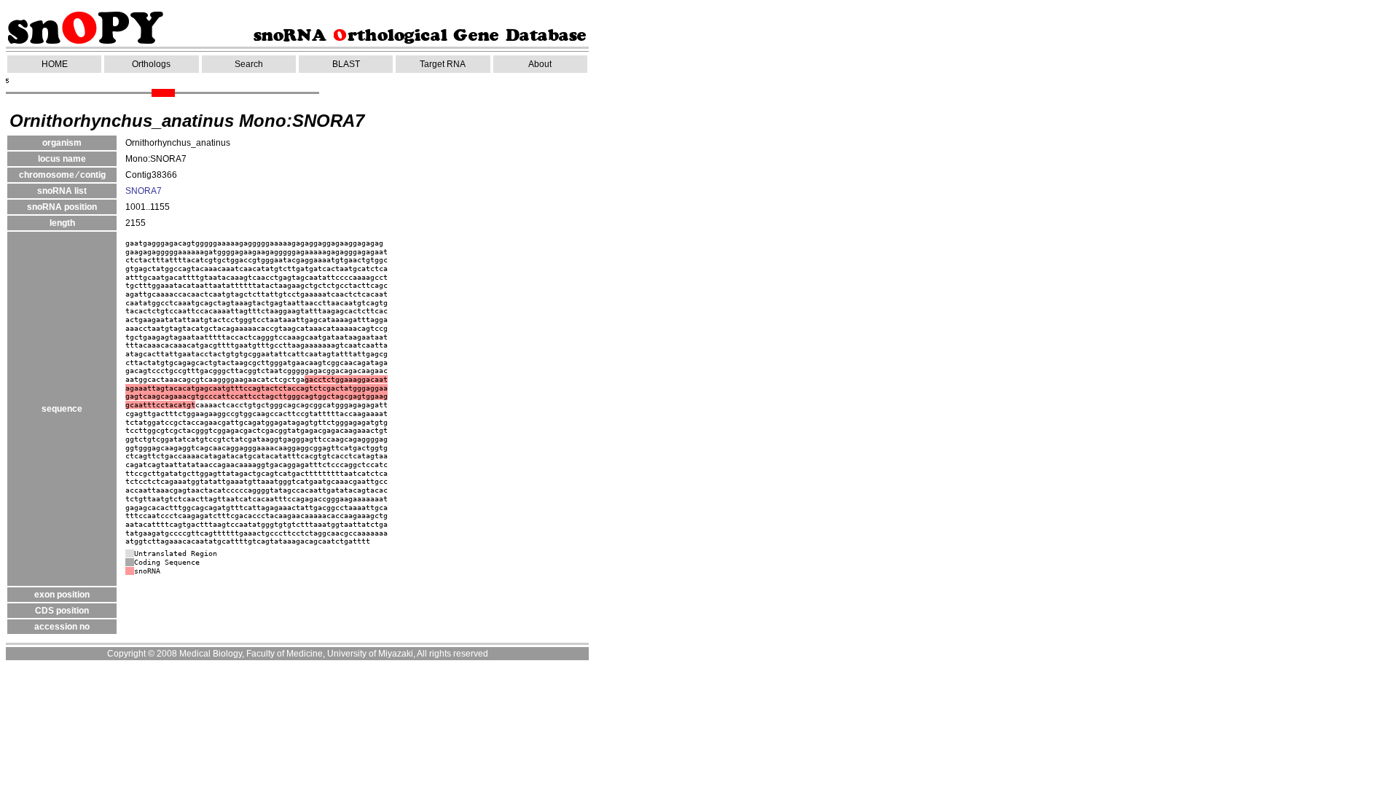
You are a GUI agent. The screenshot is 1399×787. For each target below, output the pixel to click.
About (540, 64)
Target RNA (443, 64)
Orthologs (151, 64)
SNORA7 (143, 191)
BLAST (346, 64)
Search (249, 64)
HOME (55, 64)
